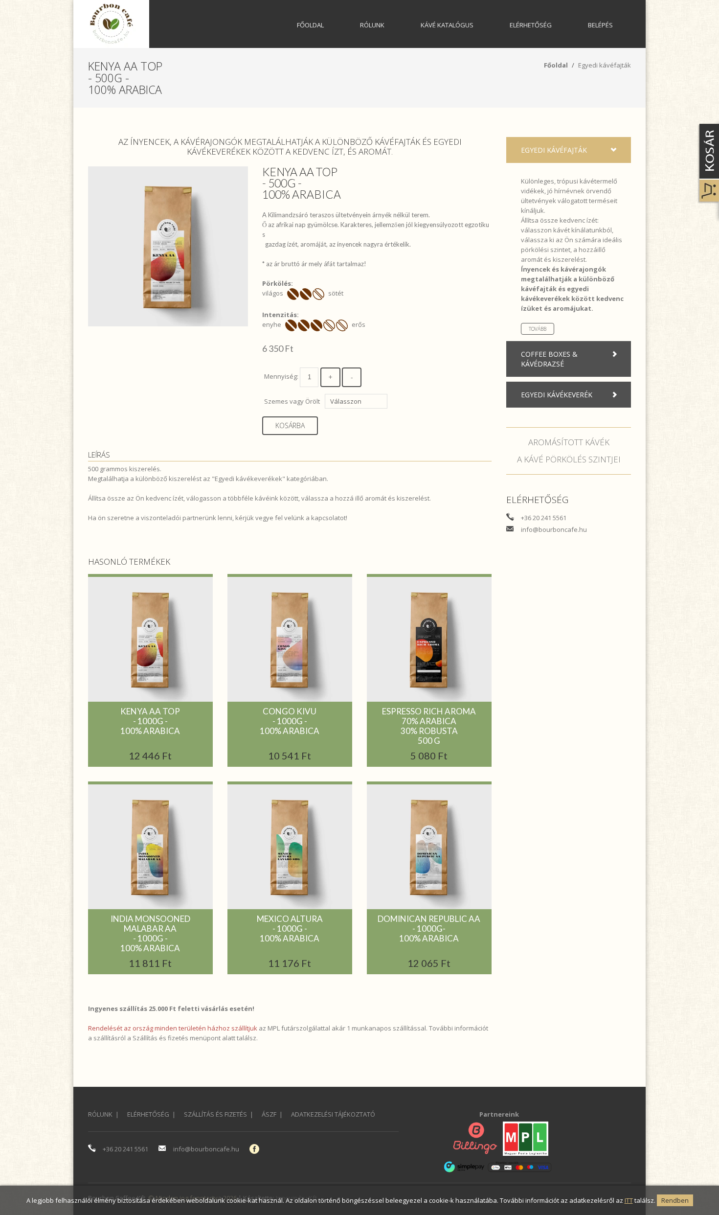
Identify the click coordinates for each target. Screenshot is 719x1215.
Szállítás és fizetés (160, 1037)
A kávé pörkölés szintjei (569, 459)
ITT (629, 1200)
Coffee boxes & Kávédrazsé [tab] (549, 358)
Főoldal (310, 25)
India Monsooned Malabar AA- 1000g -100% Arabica (150, 933)
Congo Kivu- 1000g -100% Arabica (289, 721)
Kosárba (290, 425)
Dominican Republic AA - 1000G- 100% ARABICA (429, 928)
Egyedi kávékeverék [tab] (556, 394)
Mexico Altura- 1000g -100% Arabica (290, 928)
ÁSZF (269, 1114)
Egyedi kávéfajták (604, 65)
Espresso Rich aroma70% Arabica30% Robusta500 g (429, 726)
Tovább (537, 328)
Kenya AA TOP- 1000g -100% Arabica (150, 721)
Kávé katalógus (447, 25)
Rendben (675, 1200)
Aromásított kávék (568, 442)
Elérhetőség (531, 25)
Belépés (600, 25)
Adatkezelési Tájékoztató (333, 1114)
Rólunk (372, 25)
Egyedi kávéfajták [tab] (554, 150)
